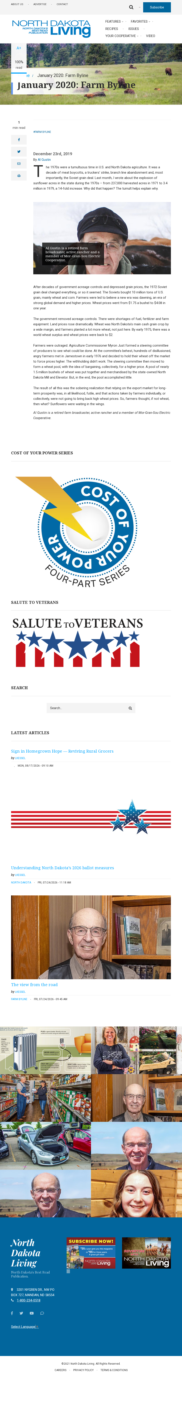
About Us (17, 4)
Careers (60, 1370)
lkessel (20, 758)
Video (150, 36)
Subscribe (157, 7)
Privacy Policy (83, 1370)
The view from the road (34, 984)
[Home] (51, 29)
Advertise (40, 4)
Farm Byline (43, 131)
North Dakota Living (25, 1252)
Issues (133, 29)
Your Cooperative (120, 36)
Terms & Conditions (114, 1370)
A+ (19, 48)
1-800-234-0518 (28, 1300)
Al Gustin (44, 160)
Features (113, 22)
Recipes (111, 29)
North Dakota (21, 882)
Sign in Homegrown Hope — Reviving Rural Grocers (62, 751)
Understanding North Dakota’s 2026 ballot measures (62, 867)
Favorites (139, 22)
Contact (62, 4)
